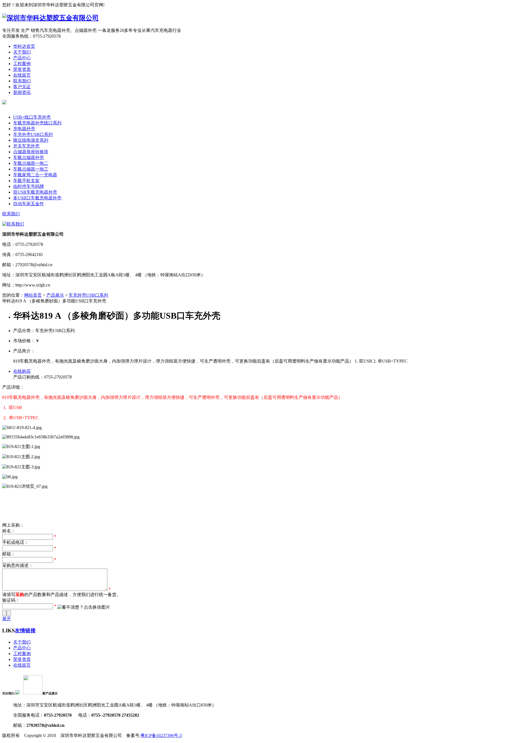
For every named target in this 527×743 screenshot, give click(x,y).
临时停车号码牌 (28, 186)
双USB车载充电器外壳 (35, 192)
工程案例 (22, 63)
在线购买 (22, 371)
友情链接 (25, 630)
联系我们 (22, 81)
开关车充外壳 (26, 146)
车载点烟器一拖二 (30, 163)
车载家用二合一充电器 (35, 174)
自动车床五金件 (28, 203)
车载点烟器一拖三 (30, 169)
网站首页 (33, 295)
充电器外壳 (24, 128)
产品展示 (55, 295)
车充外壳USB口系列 (33, 134)
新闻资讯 (22, 92)
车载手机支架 (26, 180)
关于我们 (22, 52)
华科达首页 (24, 46)
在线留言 (22, 75)
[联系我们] (13, 224)
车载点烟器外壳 (28, 157)
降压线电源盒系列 (30, 140)
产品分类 (22, 111)
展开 (6, 618)
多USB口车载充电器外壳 (37, 198)
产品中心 (22, 57)
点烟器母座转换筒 (30, 151)
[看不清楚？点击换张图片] (83, 607)
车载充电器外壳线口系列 (37, 123)
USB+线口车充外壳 (32, 117)
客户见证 (22, 86)
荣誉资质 (22, 69)
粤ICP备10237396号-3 (161, 735)
